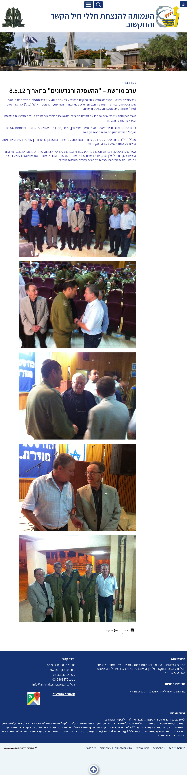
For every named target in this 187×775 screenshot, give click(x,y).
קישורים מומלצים (64, 694)
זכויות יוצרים (177, 713)
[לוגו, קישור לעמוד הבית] (168, 17)
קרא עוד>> (136, 691)
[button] (88, 4)
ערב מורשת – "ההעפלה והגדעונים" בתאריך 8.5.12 (72, 90)
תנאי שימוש (178, 659)
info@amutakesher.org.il (112, 731)
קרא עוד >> (172, 672)
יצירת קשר (68, 659)
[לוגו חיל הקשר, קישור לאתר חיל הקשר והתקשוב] (13, 17)
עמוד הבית (130, 83)
